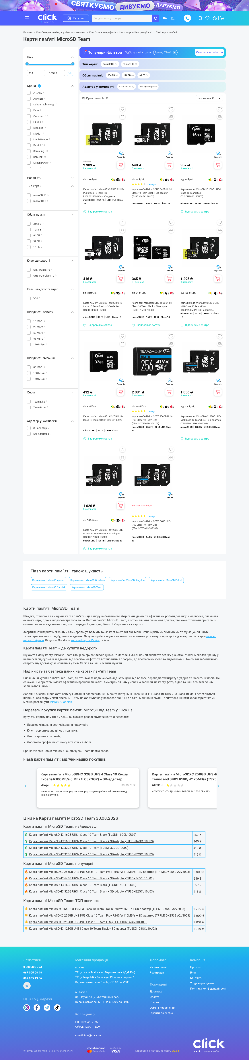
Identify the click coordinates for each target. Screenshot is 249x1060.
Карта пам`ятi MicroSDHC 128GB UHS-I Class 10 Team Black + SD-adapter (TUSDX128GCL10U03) (103, 533)
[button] (110, 64)
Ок (69, 72)
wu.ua (175, 1050)
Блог (193, 972)
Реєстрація (157, 972)
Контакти (196, 978)
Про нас (195, 967)
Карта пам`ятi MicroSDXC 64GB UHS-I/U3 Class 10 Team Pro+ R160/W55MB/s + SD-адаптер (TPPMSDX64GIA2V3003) (200, 307)
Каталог (78, 18)
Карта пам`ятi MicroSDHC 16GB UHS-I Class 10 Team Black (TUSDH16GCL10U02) (200, 193)
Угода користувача (202, 983)
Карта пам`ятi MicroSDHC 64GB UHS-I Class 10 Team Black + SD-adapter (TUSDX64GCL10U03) (152, 193)
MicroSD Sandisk (61, 702)
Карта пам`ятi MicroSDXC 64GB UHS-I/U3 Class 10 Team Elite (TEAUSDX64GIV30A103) (151, 525)
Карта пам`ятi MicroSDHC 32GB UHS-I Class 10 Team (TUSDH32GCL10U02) (103, 418)
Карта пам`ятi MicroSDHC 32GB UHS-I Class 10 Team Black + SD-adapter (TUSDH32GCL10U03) (103, 306)
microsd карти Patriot (85, 640)
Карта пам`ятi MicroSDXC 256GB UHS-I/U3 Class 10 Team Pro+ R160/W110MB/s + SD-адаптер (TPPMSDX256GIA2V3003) (103, 193)
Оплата (154, 997)
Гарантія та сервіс (161, 1013)
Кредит (154, 1002)
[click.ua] (50, 18)
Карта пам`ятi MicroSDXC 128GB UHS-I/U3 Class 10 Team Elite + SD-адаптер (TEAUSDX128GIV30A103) (200, 420)
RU (172, 18)
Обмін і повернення (162, 1007)
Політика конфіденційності (208, 988)
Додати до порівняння (122, 116)
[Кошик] (120, 165)
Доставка (156, 991)
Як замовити (158, 967)
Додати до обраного (122, 109)
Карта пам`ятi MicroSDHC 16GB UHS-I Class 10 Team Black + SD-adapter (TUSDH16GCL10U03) (152, 306)
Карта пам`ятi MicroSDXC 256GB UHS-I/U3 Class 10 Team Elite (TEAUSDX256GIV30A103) (152, 420)
